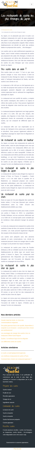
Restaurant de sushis (7, 29)
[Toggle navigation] (32, 4)
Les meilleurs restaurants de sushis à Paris (14, 356)
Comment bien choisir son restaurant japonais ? (16, 359)
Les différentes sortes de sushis (11, 341)
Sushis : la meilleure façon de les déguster (14, 338)
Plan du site (17, 449)
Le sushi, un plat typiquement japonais (13, 353)
